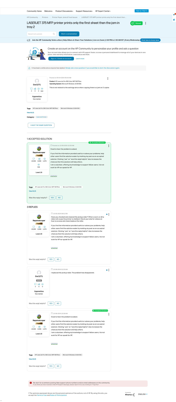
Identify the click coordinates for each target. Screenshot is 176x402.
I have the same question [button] (41, 125)
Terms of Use (42, 395)
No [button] (59, 198)
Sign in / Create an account (61, 59)
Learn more (80, 59)
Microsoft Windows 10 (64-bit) (70, 108)
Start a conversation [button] (69, 34)
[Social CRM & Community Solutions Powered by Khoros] (129, 394)
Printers (45, 17)
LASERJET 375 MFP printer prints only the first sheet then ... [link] (103, 17)
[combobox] (41, 33)
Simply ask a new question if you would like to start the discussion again (92, 68)
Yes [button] (52, 198)
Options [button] (146, 23)
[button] (107, 78)
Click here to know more (150, 40)
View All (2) (30, 112)
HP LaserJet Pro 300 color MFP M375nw (45, 108)
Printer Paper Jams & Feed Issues (64, 17)
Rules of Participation (58, 395)
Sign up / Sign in (141, 11)
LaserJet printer (42, 117)
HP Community (32, 17)
